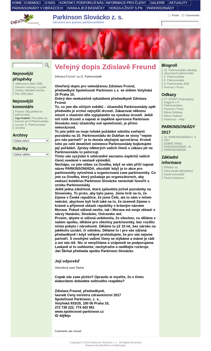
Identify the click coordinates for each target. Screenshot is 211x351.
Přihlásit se (170, 167)
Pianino (19, 111)
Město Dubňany (173, 112)
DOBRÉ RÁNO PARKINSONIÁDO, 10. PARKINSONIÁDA (178, 146)
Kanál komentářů (174, 174)
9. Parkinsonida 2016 (176, 83)
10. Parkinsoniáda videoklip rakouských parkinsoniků (180, 72)
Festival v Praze (174, 87)
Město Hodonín (173, 115)
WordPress (105, 345)
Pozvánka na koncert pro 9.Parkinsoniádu (31, 120)
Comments (192, 15)
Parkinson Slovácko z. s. (88, 17)
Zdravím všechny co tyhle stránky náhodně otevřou (30, 89)
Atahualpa (120, 345)
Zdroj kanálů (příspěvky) (178, 170)
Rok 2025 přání (24, 93)
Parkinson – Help (174, 119)
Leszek (19, 124)
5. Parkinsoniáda (174, 76)
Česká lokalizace (174, 177)
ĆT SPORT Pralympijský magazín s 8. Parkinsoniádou (179, 102)
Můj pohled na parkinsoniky (28, 113)
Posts (175, 15)
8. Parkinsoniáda (174, 80)
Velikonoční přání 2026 (28, 83)
